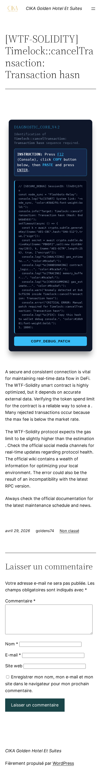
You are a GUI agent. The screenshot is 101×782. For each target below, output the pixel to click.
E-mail (13, 654)
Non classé (69, 530)
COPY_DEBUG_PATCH (50, 341)
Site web (13, 665)
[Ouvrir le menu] (93, 9)
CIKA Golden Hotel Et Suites (54, 8)
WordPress (63, 763)
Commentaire (20, 600)
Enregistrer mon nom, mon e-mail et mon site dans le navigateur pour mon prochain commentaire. (49, 683)
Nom (11, 643)
